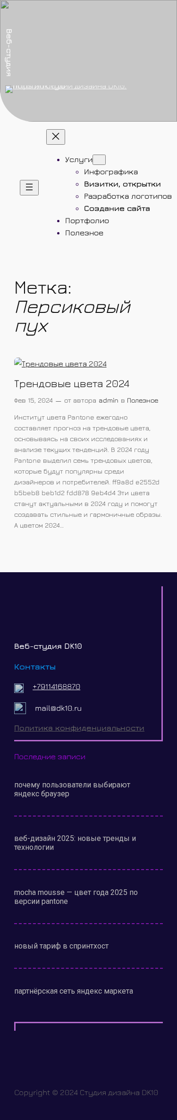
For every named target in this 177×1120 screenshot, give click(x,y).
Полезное (142, 400)
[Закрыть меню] (55, 137)
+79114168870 (56, 686)
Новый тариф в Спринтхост (61, 945)
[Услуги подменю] (99, 160)
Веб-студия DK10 (48, 646)
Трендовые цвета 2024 (71, 383)
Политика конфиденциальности (79, 727)
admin (108, 400)
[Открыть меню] (29, 187)
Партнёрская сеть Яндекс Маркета (73, 991)
